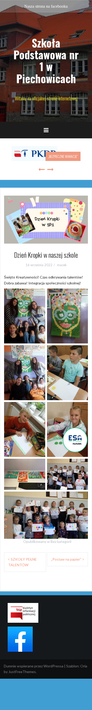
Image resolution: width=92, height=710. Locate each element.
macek (62, 265)
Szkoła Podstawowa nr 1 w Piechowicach (46, 60)
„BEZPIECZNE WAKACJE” (63, 156)
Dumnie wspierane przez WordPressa (33, 666)
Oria (83, 666)
